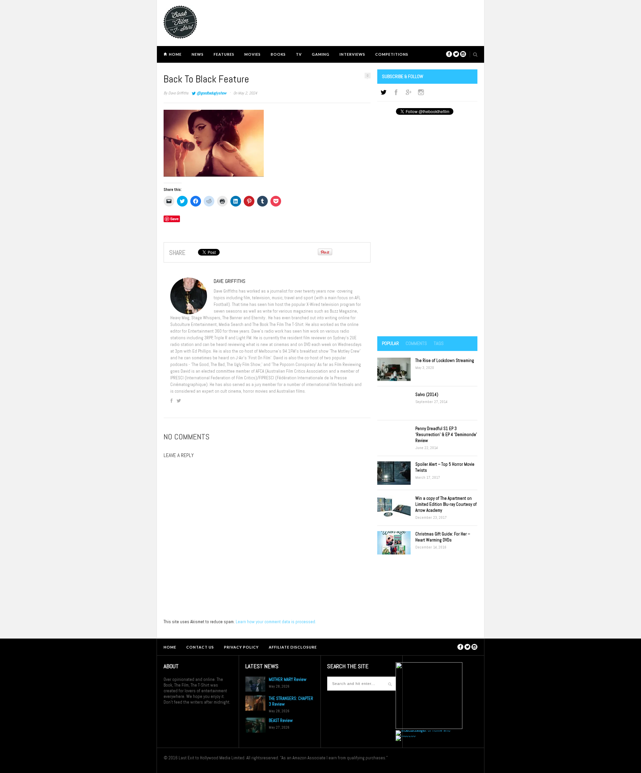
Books (278, 54)
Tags (439, 343)
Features (224, 54)
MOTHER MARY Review (287, 679)
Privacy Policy (241, 647)
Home (175, 54)
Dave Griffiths (178, 93)
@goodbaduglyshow (211, 93)
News (198, 54)
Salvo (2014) (426, 394)
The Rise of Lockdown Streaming (444, 360)
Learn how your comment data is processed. (276, 622)
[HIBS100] (406, 735)
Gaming (321, 54)
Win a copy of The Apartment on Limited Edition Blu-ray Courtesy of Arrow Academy (446, 504)
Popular (390, 343)
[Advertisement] (427, 226)
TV (299, 54)
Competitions (391, 54)
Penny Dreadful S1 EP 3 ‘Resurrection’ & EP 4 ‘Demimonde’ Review (446, 434)
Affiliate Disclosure (293, 647)
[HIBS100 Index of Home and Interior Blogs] (423, 730)
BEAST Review (281, 720)
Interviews (352, 54)
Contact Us (200, 647)
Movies (252, 54)
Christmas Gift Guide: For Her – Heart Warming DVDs (442, 537)
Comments (416, 343)
